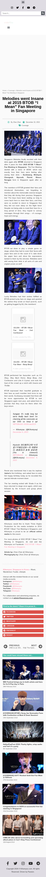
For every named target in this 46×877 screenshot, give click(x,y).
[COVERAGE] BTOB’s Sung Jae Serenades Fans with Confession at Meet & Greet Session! (23, 714)
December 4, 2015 (20, 432)
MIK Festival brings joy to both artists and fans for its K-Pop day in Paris (23, 683)
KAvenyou (16, 591)
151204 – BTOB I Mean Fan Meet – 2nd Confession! (23, 330)
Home (4, 90)
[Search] (43, 13)
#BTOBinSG (18, 424)
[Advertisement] (23, 59)
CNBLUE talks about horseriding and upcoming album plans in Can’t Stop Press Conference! (23, 839)
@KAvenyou (17, 581)
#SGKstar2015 (30, 424)
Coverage (11, 90)
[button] (23, 2)
